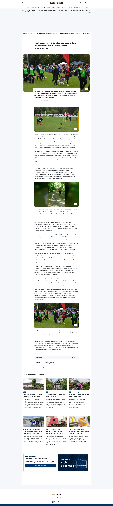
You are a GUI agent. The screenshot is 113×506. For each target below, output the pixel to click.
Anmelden (89, 3)
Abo (83, 3)
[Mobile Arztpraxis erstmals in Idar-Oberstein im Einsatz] (56, 421)
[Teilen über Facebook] (70, 357)
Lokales (28, 10)
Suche (31, 3)
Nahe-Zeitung (34, 10)
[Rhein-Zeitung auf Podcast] (60, 497)
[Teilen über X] (74, 357)
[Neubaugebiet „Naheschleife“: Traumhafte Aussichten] (33, 421)
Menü (25, 3)
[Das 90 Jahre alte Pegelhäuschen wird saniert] (56, 384)
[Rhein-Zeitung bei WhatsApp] (52, 497)
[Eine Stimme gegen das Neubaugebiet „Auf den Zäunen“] (33, 384)
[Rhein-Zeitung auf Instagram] (57, 497)
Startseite (24, 10)
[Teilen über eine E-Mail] (76, 357)
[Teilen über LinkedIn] (72, 357)
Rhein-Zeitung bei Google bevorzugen (45, 353)
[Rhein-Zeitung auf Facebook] (55, 497)
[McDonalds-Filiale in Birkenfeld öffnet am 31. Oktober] (79, 421)
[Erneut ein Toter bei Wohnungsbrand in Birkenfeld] (79, 384)
